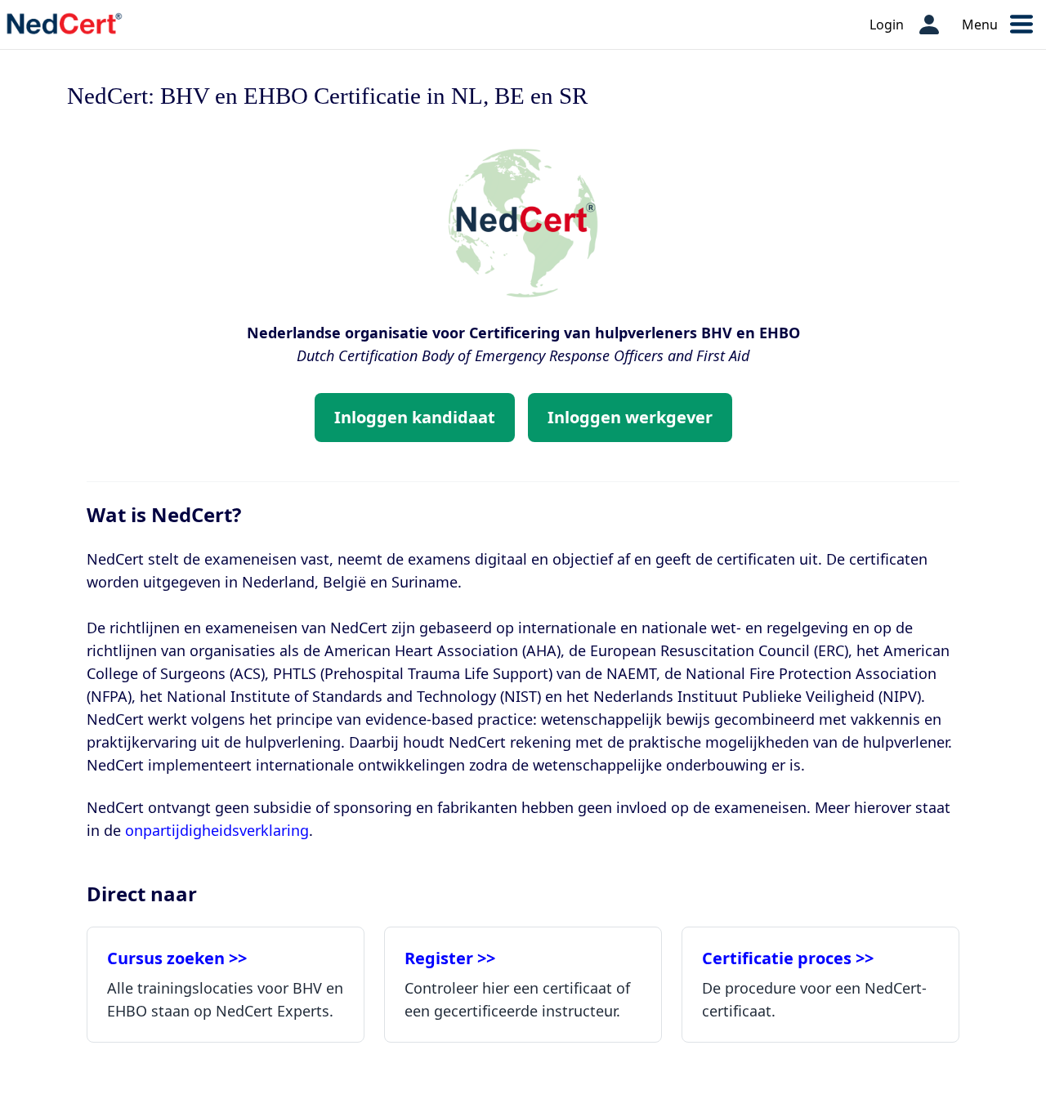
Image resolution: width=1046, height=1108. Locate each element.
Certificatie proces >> (788, 958)
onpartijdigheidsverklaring (217, 830)
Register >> (450, 958)
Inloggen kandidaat (414, 417)
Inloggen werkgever (630, 417)
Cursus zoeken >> (177, 958)
